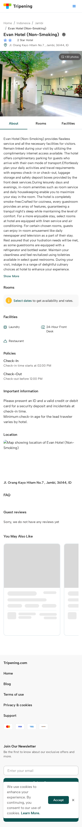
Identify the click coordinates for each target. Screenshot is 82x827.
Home (7, 23)
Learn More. (30, 813)
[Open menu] (74, 6)
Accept (58, 800)
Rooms (41, 123)
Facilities (68, 123)
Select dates (23, 301)
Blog (7, 684)
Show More (11, 276)
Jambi (39, 23)
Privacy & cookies (17, 705)
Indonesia (23, 23)
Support (9, 715)
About (13, 123)
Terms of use (13, 694)
